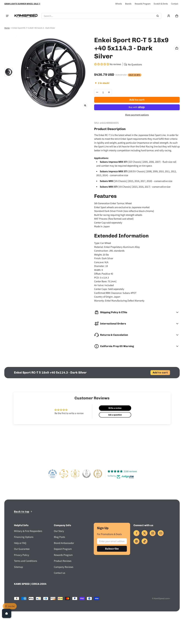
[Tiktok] (144, 541)
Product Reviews (62, 560)
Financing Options (23, 537)
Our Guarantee (21, 548)
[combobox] (101, 16)
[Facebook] (136, 533)
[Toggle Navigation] (7, 16)
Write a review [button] (114, 408)
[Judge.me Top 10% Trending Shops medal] (97, 473)
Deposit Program (63, 548)
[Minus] (97, 92)
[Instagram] (153, 533)
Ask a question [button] (115, 414)
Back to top (21, 511)
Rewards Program (142, 3)
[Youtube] (161, 533)
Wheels (118, 3)
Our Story (59, 531)
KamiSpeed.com (161, 598)
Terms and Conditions (25, 560)
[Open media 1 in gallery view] (8, 72)
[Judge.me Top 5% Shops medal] (86, 473)
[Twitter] (144, 533)
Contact (174, 3)
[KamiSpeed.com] (25, 16)
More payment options (137, 114)
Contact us (59, 572)
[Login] (169, 16)
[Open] (6, 613)
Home (7, 27)
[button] (177, 16)
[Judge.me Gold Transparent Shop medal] (64, 473)
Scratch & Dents (161, 3)
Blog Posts (59, 537)
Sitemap (18, 567)
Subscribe (112, 548)
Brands (128, 3)
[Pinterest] (136, 541)
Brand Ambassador (64, 543)
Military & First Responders (28, 531)
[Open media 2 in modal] (53, 73)
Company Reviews (63, 567)
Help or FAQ (20, 543)
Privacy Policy (21, 555)
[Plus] (109, 92)
